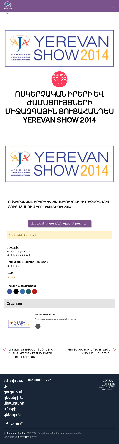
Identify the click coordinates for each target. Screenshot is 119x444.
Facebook (9, 291)
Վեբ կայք (37, 326)
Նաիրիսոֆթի (22, 437)
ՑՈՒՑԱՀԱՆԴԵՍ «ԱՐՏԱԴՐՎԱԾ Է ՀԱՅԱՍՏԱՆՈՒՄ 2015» (89, 351)
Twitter (16, 291)
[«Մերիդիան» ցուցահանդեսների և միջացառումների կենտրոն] (61, 14)
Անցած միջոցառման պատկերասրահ (59, 223)
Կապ (48, 380)
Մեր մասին (36, 380)
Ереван (11, 277)
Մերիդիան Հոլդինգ (16, 433)
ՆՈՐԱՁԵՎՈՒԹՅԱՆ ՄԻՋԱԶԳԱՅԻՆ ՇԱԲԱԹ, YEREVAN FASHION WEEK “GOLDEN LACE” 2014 (30, 353)
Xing (28, 291)
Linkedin (22, 291)
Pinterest (34, 291)
